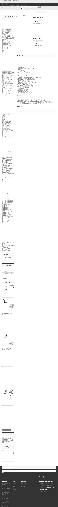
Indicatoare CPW (5, 46)
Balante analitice (5, 33)
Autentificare (4, 3)
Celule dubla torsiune (5, 95)
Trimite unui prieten (38, 45)
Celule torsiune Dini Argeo (6, 98)
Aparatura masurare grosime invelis (8, 185)
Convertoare (4, 64)
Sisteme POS (4, 236)
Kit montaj (4, 86)
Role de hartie (4, 244)
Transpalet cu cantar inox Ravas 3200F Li (11, 301)
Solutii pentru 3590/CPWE (6, 45)
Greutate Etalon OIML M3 (6, 208)
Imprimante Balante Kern (6, 172)
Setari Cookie (13, 493)
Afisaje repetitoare (5, 49)
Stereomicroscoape (5, 219)
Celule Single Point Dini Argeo (7, 90)
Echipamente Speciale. (6, 193)
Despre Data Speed (8, 257)
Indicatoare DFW (5, 47)
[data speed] (10, 8)
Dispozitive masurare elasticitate (7, 181)
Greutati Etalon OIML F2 (6, 213)
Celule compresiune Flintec (6, 123)
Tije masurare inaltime (6, 165)
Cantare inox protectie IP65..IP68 (7, 30)
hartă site (39, 7)
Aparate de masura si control (7, 177)
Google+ (36, 43)
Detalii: (19, 106)
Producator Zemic (5, 40)
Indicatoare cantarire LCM (6, 71)
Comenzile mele (23, 483)
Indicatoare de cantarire (6, 69)
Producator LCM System (6, 70)
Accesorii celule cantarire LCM (7, 159)
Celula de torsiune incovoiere (7, 112)
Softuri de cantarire (5, 53)
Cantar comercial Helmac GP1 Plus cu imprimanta (11, 391)
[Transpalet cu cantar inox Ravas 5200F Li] (5, 288)
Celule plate (4, 124)
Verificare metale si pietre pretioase (8, 197)
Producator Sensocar (5, 54)
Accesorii (3, 175)
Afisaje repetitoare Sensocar (7, 56)
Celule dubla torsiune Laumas (7, 136)
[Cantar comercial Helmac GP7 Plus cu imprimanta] (5, 336)
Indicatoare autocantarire (6, 50)
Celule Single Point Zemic (6, 77)
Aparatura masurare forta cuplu (7, 194)
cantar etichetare (8, 441)
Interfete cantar (4, 52)
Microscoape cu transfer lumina (7, 216)
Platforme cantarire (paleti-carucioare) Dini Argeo (5, 493)
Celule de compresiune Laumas (7, 130)
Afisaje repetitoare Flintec (6, 68)
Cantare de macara (5, 32)
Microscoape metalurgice (6, 217)
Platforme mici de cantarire (6, 29)
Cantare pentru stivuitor (6, 24)
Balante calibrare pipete (6, 171)
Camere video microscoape (6, 223)
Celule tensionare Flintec (6, 125)
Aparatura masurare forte (6, 178)
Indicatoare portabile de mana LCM (8, 72)
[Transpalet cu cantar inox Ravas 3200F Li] (5, 301)
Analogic (3, 116)
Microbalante (4, 34)
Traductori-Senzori (5, 228)
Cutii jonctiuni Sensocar (6, 114)
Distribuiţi (40, 41)
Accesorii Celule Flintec (6, 122)
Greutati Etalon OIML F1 (6, 212)
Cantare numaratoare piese (6, 160)
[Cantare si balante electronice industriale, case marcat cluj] (29, 1)
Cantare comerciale (5, 166)
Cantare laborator (5, 249)
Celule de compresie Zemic (6, 81)
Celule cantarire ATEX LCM (6, 155)
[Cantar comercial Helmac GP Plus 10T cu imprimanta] (7, 406)
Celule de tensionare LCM (6, 152)
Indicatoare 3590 (5, 44)
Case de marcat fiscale (6, 248)
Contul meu (23, 481)
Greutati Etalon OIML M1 (6, 206)
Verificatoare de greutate (6, 250)
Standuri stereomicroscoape (7, 222)
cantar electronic (5, 437)
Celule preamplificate (5, 142)
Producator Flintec (5, 66)
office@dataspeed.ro (47, 491)
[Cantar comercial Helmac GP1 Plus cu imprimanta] (5, 392)
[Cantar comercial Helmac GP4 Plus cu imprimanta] (7, 367)
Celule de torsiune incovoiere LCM (8, 153)
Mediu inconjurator (5, 198)
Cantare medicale (5, 161)
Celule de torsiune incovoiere (7, 85)
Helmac (6, 271)
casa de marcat (8, 440)
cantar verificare (9, 439)
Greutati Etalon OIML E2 (6, 210)
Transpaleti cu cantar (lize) (6, 22)
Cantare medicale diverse (6, 162)
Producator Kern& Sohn (6, 41)
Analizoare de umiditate (6, 176)
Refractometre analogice (6, 220)
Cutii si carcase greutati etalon (7, 211)
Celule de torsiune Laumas (6, 135)
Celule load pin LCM (5, 154)
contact (39, 6)
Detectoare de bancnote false (7, 240)
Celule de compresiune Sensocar (7, 107)
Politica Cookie (7, 259)
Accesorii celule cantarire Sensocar (8, 113)
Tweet (36, 41)
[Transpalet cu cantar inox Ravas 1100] (7, 314)
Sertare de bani (4, 241)
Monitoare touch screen (6, 239)
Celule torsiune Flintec (6, 126)
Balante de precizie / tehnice (7, 169)
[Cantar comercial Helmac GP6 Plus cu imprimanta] (7, 349)
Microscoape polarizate (6, 218)
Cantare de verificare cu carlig (7, 202)
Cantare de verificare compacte (7, 200)
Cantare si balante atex (6, 227)
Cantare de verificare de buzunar (7, 201)
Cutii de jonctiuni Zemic (6, 78)
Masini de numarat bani (6, 238)
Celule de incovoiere (5, 137)
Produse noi (7, 282)
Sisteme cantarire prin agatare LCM (8, 151)
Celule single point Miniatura (7, 88)
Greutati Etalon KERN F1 (6, 214)
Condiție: (34, 21)
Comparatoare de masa (6, 170)
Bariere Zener (4, 65)
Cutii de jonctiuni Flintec (6, 127)
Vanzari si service (5, 247)
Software (3, 184)
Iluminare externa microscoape (7, 224)
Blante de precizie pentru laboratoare (8, 37)
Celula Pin (4, 139)
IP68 (3, 117)
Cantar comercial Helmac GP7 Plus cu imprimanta (11, 336)
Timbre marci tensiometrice (6, 87)
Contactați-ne (4, 4)
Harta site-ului (14, 490)
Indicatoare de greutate (6, 39)
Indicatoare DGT (5, 48)
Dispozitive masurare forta (6, 179)
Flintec (6, 269)
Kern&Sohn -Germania (8, 273)
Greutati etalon (4, 205)
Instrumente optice (5, 215)
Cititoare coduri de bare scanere (7, 237)
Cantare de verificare (5, 199)
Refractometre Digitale (6, 221)
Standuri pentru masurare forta (7, 180)
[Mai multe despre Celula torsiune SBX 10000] (7, 450)
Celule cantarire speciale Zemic (7, 82)
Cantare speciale (5, 203)
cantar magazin (5, 438)
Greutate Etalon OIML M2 (6, 207)
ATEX (3, 115)
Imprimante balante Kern (6, 36)
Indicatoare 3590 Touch (6, 43)
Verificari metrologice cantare (7, 204)
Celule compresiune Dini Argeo (7, 94)
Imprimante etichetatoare (6, 51)
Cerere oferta (37, 38)
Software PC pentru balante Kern (7, 35)
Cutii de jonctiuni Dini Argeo (6, 91)
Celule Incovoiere (5, 96)
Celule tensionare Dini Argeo (7, 97)
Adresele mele (23, 486)
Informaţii (7, 254)
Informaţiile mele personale (25, 487)
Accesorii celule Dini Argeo (6, 93)
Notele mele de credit (24, 484)
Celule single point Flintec (6, 121)
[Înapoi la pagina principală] (3, 12)
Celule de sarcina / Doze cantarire (7, 75)
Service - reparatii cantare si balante (8, 38)
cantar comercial (10, 437)
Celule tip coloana (5, 99)
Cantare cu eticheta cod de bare (7, 168)
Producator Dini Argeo (6, 42)
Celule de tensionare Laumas (7, 131)
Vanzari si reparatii (5, 167)
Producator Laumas (5, 128)
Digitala (3, 119)
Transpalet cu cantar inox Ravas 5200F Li (11, 287)
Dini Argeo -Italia (7, 268)
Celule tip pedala (5, 140)
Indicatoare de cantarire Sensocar (7, 55)
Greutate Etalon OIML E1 (6, 209)
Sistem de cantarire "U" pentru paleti (8, 31)
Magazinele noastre (8, 260)
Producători (7, 265)
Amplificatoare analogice (6, 67)
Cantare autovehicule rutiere (7, 21)
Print (36, 48)
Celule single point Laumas (6, 129)
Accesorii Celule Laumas (6, 141)
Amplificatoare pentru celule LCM (7, 156)
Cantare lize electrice (5, 23)
